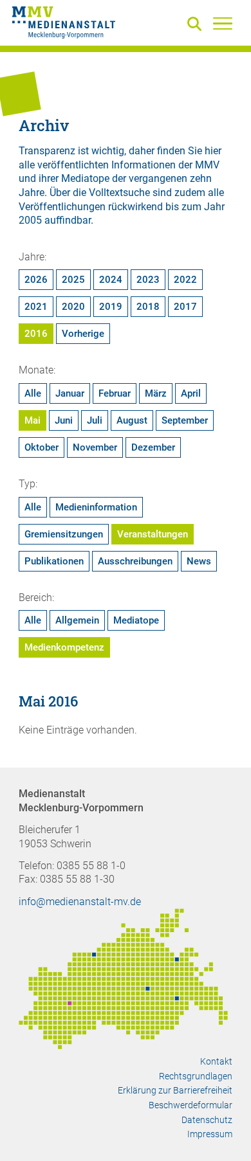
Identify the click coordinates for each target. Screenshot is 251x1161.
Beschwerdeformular (190, 1105)
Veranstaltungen (152, 534)
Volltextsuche (119, 192)
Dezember (153, 447)
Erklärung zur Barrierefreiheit (175, 1090)
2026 (36, 279)
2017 (185, 306)
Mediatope (136, 620)
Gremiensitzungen (63, 534)
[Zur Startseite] (63, 24)
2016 (36, 333)
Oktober (41, 447)
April (191, 393)
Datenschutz (206, 1120)
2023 (148, 279)
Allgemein (77, 620)
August (131, 420)
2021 (36, 306)
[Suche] (197, 25)
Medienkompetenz (64, 647)
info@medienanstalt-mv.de (80, 902)
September (185, 420)
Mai (32, 420)
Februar (114, 393)
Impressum (209, 1134)
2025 (73, 279)
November (95, 447)
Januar (69, 393)
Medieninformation (96, 507)
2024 (110, 279)
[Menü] (222, 23)
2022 (185, 279)
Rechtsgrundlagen (195, 1076)
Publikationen (54, 561)
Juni (64, 420)
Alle (32, 393)
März (156, 393)
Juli (94, 420)
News (199, 561)
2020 (73, 306)
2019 (110, 306)
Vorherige (83, 333)
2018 (148, 306)
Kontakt (216, 1061)
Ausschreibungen (135, 561)
